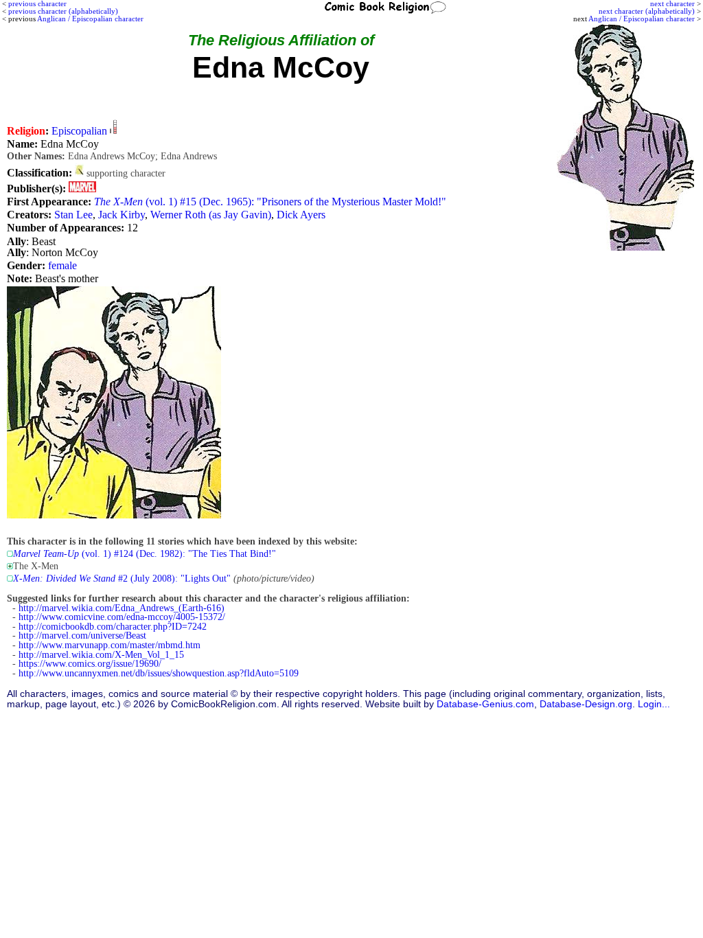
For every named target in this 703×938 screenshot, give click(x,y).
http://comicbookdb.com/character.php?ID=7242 (113, 626)
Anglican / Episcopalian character (641, 18)
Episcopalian (79, 131)
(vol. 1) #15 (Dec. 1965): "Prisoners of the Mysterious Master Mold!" (270, 201)
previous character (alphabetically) (63, 11)
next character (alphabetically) (647, 11)
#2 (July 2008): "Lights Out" (122, 578)
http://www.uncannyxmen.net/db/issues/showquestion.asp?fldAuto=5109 (159, 673)
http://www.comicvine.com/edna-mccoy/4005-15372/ (122, 617)
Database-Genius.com (485, 704)
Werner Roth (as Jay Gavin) (210, 214)
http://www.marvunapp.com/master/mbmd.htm (109, 645)
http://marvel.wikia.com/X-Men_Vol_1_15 (101, 655)
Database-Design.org (586, 704)
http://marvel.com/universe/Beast (82, 635)
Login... (654, 704)
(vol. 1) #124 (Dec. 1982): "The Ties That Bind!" (144, 554)
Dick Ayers (301, 214)
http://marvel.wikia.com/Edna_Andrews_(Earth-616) (121, 608)
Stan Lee (73, 214)
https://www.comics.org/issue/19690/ (90, 664)
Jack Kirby (121, 214)
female (62, 265)
